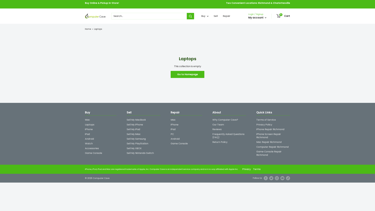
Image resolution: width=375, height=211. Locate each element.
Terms (257, 169)
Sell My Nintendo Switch (140, 153)
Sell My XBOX (134, 148)
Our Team (218, 124)
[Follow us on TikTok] (288, 178)
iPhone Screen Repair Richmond (268, 135)
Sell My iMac (134, 134)
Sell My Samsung (136, 139)
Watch (89, 143)
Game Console (93, 153)
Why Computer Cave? (225, 119)
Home (88, 29)
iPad (87, 134)
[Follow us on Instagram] (277, 178)
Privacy (246, 169)
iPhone (89, 129)
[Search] (190, 16)
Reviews (217, 129)
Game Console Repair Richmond (269, 153)
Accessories (92, 148)
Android (89, 139)
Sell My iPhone (135, 124)
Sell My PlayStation (137, 143)
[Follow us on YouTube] (282, 178)
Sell (216, 16)
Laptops (98, 29)
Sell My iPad (133, 129)
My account (256, 17)
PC (172, 134)
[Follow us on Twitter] (271, 178)
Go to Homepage (187, 74)
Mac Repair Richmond (269, 142)
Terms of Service (266, 119)
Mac (87, 119)
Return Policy (219, 142)
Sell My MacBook (136, 119)
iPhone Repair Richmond (270, 129)
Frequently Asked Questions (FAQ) (228, 135)
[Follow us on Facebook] (266, 178)
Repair (226, 16)
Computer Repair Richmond (272, 147)
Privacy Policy (264, 124)
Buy (203, 16)
